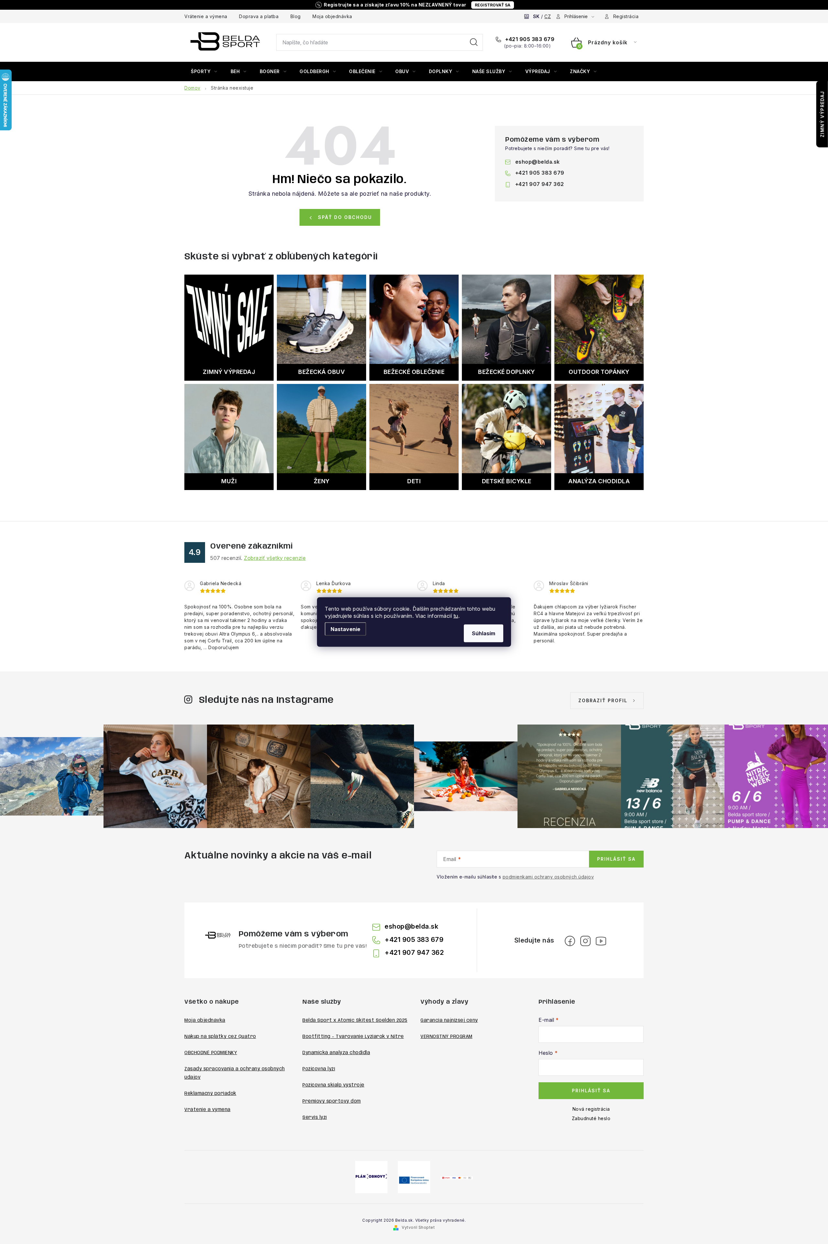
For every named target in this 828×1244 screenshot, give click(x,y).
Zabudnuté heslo (591, 1118)
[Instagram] (585, 941)
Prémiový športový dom (331, 1101)
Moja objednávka (332, 16)
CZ (547, 16)
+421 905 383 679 (529, 39)
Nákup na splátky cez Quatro (220, 1036)
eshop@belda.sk (537, 161)
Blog (295, 16)
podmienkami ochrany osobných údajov (548, 876)
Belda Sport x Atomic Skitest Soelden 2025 (355, 1020)
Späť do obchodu (345, 217)
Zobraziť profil (602, 700)
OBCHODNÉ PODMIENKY (210, 1053)
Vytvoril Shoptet (418, 1227)
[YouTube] (601, 941)
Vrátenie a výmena (205, 16)
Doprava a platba (258, 16)
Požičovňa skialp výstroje (333, 1085)
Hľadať (474, 42)
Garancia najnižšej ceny (449, 1020)
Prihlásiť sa (616, 859)
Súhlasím (483, 633)
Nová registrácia (591, 1109)
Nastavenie (345, 629)
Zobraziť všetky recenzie (275, 558)
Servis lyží (314, 1117)
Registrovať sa (492, 5)
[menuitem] (204, 71)
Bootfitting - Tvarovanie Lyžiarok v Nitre (353, 1036)
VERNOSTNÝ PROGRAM (446, 1036)
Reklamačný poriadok (210, 1093)
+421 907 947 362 (539, 184)
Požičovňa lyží (318, 1069)
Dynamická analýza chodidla (336, 1053)
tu (455, 616)
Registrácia (626, 16)
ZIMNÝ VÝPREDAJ (822, 114)
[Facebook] (570, 941)
